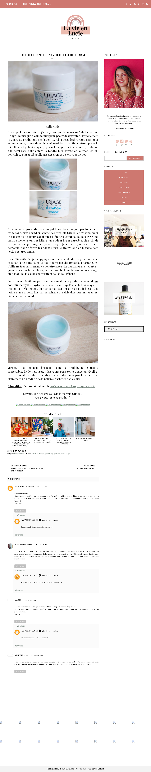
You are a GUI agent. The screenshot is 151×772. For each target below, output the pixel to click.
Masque (41, 454)
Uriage (67, 454)
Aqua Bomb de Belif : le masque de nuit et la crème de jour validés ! (42, 440)
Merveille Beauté (24, 486)
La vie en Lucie (30, 520)
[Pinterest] (139, 4)
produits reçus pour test (52, 454)
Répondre (20, 511)
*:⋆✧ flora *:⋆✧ (23, 544)
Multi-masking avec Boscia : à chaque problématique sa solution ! (63, 441)
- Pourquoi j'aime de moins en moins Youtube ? (124, 264)
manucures (124, 187)
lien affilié (35, 454)
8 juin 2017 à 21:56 (40, 544)
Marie (18, 600)
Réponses (20, 515)
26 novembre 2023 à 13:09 (33, 655)
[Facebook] (127, 4)
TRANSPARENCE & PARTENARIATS (37, 4)
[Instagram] (134, 4)
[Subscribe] (147, 4)
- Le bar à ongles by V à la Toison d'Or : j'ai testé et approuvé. (124, 231)
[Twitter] (130, 4)
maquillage (124, 192)
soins (63, 454)
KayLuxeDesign (99, 769)
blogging (124, 177)
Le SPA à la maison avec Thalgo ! (85, 439)
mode (124, 197)
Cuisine (124, 172)
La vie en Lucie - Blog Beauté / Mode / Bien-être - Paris (69, 769)
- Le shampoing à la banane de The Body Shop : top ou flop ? (124, 298)
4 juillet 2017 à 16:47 (50, 520)
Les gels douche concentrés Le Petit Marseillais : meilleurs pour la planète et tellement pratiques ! (21, 442)
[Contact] (142, 4)
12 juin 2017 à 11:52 (29, 600)
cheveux (124, 182)
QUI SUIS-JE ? (11, 4)
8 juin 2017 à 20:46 (42, 487)
